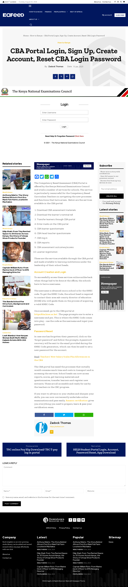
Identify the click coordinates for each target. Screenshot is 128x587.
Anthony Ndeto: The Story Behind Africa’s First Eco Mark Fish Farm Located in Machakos (15, 198)
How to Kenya (36, 36)
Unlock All (111, 196)
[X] (121, 1)
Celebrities (6, 332)
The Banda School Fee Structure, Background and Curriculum (15, 303)
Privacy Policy (113, 203)
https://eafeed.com (57, 426)
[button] (31, 24)
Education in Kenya (9, 298)
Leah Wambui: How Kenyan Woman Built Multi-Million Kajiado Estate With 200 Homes (15, 339)
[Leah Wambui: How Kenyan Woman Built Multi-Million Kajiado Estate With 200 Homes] (16, 320)
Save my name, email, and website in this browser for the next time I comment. (40, 497)
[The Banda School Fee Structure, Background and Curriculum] (16, 286)
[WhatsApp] (72, 76)
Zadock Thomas (55, 66)
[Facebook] (115, 1)
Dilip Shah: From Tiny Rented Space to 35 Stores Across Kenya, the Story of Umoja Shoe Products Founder (16, 234)
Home (25, 36)
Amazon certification (77, 400)
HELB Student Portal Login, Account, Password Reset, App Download (96, 451)
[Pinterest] (66, 76)
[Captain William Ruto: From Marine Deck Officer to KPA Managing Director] (16, 252)
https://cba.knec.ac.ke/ (45, 314)
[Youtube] (124, 1)
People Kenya (7, 265)
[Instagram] (118, 1)
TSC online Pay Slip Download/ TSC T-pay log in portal (32, 451)
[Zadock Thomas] (42, 427)
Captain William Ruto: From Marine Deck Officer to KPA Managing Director (15, 269)
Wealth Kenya (7, 192)
